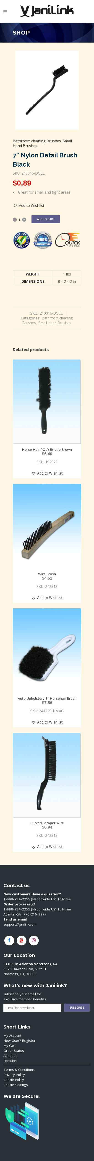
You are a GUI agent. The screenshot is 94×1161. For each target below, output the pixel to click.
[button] (29, 205)
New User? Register (19, 1040)
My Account (12, 1035)
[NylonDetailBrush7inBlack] (47, 90)
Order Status (13, 1050)
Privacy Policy (14, 1074)
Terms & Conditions (19, 1069)
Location (10, 1060)
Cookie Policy (13, 1079)
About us (10, 1055)
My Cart (9, 1045)
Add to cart (46, 219)
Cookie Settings (15, 1084)
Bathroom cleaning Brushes (37, 140)
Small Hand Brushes (54, 322)
